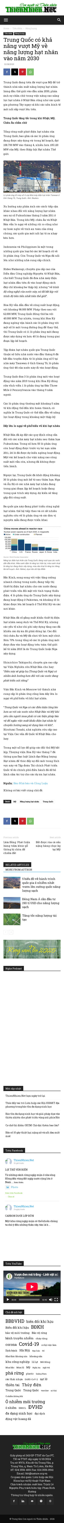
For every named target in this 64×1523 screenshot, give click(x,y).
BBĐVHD (14, 1321)
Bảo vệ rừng (39, 1332)
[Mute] (50, 1299)
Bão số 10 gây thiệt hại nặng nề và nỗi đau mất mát (32, 1134)
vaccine (44, 1390)
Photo (14, 1187)
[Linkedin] (23, 1501)
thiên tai (12, 1385)
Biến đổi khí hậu (17, 1327)
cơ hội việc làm (48, 1345)
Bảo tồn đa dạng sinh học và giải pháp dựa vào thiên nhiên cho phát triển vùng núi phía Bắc (32, 1115)
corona (11, 1344)
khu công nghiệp (17, 1362)
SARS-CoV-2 (31, 1379)
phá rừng (14, 1373)
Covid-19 (29, 1344)
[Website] (50, 1501)
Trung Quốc (31, 1390)
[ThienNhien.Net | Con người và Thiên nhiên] (32, 8)
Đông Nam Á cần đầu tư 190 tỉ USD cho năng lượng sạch (40, 903)
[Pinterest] (22, 72)
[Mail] (32, 1501)
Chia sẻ (11, 1196)
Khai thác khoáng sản (16, 1356)
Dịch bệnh (11, 1350)
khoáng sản (36, 1356)
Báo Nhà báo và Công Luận (30, 783)
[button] (5, 20)
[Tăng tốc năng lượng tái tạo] (11, 919)
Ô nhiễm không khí (14, 1396)
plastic (30, 1373)
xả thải (54, 1390)
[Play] (8, 1299)
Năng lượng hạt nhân (29, 801)
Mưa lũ (20, 1367)
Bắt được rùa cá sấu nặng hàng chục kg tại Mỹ (48, 845)
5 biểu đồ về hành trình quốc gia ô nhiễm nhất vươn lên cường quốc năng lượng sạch (41, 885)
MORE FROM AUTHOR (18, 869)
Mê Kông (45, 1362)
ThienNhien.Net (24, 1160)
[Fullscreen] (56, 1299)
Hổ (43, 1351)
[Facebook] (6, 72)
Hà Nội (24, 1350)
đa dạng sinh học (18, 1413)
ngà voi (46, 1367)
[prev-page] (5, 932)
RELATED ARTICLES (17, 864)
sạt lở (43, 1379)
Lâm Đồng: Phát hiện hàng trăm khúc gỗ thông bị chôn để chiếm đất (16, 847)
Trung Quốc (48, 801)
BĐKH (37, 1327)
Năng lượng (31, 28)
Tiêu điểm (17, 28)
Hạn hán (36, 1350)
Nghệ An (36, 1367)
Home (6, 28)
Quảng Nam (41, 1373)
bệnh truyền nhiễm (19, 1338)
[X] (14, 72)
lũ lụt (35, 1362)
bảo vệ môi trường (17, 1332)
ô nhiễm (11, 1408)
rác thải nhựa (14, 1379)
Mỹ (14, 801)
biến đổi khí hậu (39, 1321)
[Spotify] (41, 1501)
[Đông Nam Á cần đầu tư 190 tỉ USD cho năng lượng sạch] (11, 903)
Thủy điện (31, 1385)
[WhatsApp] (30, 72)
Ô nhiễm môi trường (25, 1401)
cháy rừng (41, 1338)
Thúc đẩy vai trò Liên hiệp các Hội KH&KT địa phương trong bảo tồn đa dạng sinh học (32, 1104)
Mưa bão (9, 1367)
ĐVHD (35, 1407)
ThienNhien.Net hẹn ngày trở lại (25, 1095)
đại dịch (40, 1413)
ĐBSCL (22, 1408)
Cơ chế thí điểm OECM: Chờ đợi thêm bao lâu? (32, 1125)
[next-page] (11, 932)
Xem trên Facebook (14, 1193)
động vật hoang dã (18, 1419)
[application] (32, 1287)
